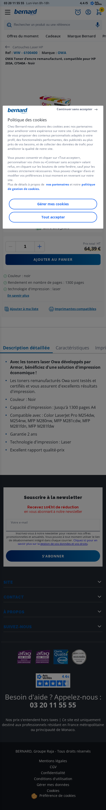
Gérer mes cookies (53, 204)
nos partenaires (57, 184)
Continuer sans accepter (74, 109)
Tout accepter (53, 217)
